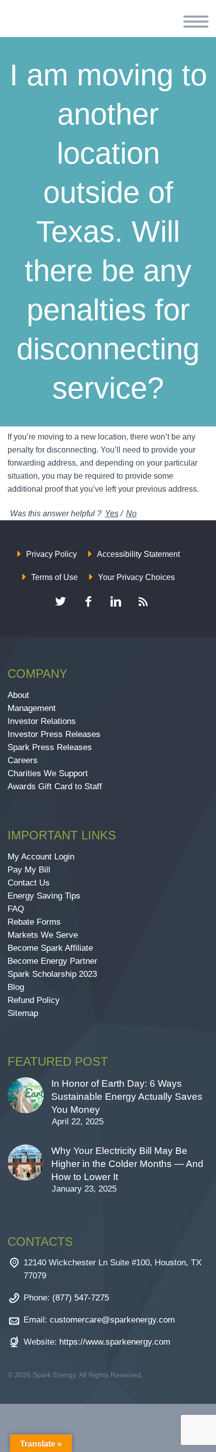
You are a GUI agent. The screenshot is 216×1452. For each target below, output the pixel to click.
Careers (23, 760)
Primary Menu (195, 22)
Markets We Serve (43, 935)
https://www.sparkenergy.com (114, 1342)
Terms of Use (54, 577)
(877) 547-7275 (80, 1297)
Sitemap (23, 1013)
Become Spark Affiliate (51, 948)
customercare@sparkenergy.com (112, 1320)
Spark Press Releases (50, 747)
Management (32, 708)
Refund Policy (34, 1000)
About (18, 695)
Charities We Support (48, 773)
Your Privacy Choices (136, 577)
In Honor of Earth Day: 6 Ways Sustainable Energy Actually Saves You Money (126, 1096)
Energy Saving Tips (44, 896)
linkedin (115, 601)
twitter (60, 601)
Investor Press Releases (54, 734)
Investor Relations (42, 721)
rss (143, 601)
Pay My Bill (29, 870)
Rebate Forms (34, 922)
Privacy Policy (51, 554)
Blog (16, 987)
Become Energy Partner (52, 961)
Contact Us (29, 883)
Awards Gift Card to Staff (55, 786)
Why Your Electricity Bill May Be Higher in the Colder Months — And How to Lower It (127, 1163)
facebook (87, 601)
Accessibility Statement (138, 554)
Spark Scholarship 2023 (52, 974)
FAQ (16, 909)
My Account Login (41, 856)
